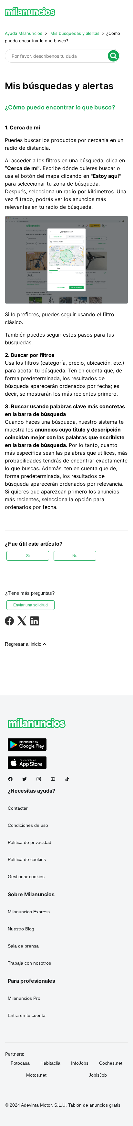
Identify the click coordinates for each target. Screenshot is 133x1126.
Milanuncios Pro (24, 998)
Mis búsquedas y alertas (74, 33)
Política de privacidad (29, 842)
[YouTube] (55, 779)
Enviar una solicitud (30, 605)
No (74, 555)
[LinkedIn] (34, 620)
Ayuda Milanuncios (23, 33)
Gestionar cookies (26, 876)
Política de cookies (27, 859)
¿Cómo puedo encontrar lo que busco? (60, 107)
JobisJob (98, 1075)
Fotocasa (20, 1063)
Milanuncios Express (29, 911)
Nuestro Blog (21, 928)
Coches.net (110, 1063)
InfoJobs (79, 1063)
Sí (28, 555)
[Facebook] (9, 620)
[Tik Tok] (70, 779)
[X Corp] (21, 620)
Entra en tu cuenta (27, 1015)
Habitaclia (50, 1063)
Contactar (18, 808)
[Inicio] (30, 11)
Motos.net (36, 1075)
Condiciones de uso (28, 825)
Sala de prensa (23, 945)
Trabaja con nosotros (29, 963)
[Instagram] (41, 779)
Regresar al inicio (23, 644)
